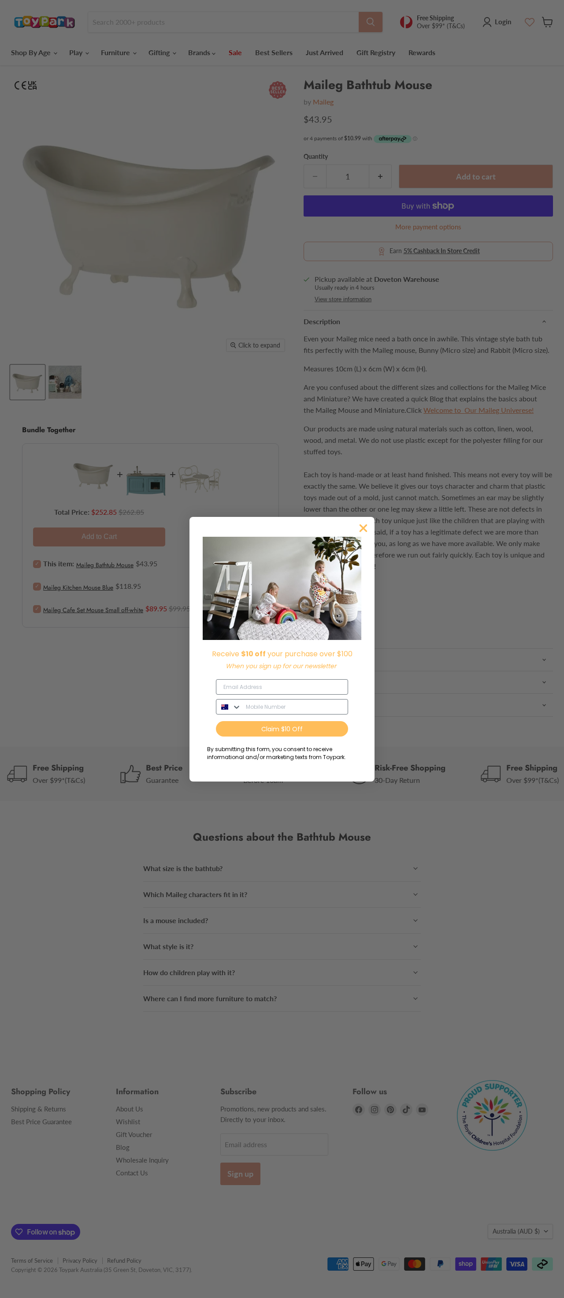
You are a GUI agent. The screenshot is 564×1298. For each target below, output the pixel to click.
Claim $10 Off (282, 729)
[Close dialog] (363, 528)
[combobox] (228, 706)
